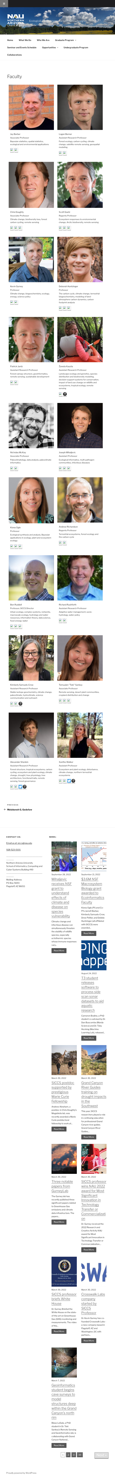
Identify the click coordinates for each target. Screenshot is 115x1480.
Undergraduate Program (76, 47)
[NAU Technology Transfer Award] (93, 1173)
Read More (59, 950)
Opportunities (49, 47)
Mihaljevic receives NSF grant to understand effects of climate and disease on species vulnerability (62, 897)
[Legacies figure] (93, 870)
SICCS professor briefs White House (64, 1298)
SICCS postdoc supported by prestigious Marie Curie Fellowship (63, 1092)
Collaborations (14, 54)
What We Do (25, 40)
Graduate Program (64, 40)
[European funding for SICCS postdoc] (64, 1074)
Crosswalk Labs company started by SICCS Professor (93, 1303)
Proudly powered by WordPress (21, 1473)
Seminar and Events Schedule (21, 47)
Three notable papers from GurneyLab (62, 1186)
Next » (101, 1455)
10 (80, 1454)
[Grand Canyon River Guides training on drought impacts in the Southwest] (93, 1074)
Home (10, 40)
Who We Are (43, 40)
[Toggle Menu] (4, 3)
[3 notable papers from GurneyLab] (64, 1173)
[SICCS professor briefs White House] (64, 1286)
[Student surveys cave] (64, 1376)
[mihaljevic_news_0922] (64, 870)
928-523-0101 (13, 849)
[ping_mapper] (93, 969)
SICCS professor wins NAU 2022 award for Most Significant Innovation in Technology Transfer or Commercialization (93, 1200)
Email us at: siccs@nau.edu (19, 843)
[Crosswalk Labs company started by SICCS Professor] (93, 1286)
